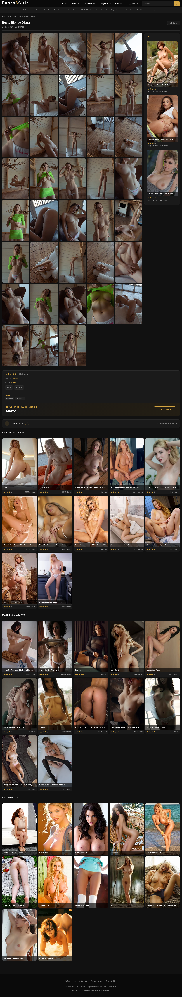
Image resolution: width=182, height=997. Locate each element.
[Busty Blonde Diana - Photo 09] (128, 95)
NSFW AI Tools (86, 10)
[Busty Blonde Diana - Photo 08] (100, 95)
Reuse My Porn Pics (43, 10)
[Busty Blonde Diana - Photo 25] (15, 262)
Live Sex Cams (128, 10)
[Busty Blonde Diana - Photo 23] (100, 220)
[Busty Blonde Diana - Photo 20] (15, 220)
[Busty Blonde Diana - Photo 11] (44, 137)
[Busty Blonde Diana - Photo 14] (128, 137)
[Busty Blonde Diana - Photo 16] (44, 178)
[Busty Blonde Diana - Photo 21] (44, 220)
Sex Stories (141, 10)
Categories (104, 3)
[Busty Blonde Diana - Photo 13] (100, 137)
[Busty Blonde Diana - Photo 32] (72, 304)
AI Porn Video (72, 10)
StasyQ (13, 16)
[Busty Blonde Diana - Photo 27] (72, 262)
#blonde (9, 399)
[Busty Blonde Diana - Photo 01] (44, 53)
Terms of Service (80, 981)
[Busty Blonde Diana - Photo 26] (44, 262)
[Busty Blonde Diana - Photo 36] (44, 345)
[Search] (177, 3)
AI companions (155, 10)
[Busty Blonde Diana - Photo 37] (72, 345)
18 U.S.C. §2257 (112, 981)
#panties (20, 399)
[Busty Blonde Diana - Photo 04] (128, 53)
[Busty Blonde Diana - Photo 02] (72, 53)
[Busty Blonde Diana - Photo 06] (44, 95)
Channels (88, 3)
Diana (13, 383)
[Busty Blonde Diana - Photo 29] (128, 262)
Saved (135, 4)
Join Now (163, 409)
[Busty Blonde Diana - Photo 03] (100, 53)
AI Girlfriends (28, 10)
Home (64, 3)
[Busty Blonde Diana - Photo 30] (15, 304)
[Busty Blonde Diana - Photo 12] (72, 137)
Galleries (75, 3)
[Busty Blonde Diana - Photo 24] (128, 220)
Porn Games (59, 10)
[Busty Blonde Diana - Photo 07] (72, 95)
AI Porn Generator (102, 10)
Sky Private (115, 10)
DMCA (67, 981)
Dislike (19, 387)
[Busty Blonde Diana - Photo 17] (72, 178)
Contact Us (120, 3)
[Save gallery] (174, 44)
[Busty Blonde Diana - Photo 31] (44, 304)
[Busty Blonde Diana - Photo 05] (15, 95)
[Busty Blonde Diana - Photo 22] (72, 220)
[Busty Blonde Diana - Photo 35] (15, 345)
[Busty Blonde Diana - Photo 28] (100, 262)
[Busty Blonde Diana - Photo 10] (15, 137)
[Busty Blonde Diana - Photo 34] (128, 304)
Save (175, 23)
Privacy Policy (96, 981)
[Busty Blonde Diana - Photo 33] (100, 304)
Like (9, 387)
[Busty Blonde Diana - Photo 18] (100, 178)
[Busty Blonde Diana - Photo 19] (128, 178)
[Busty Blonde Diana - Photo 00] (15, 53)
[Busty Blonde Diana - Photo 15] (15, 178)
